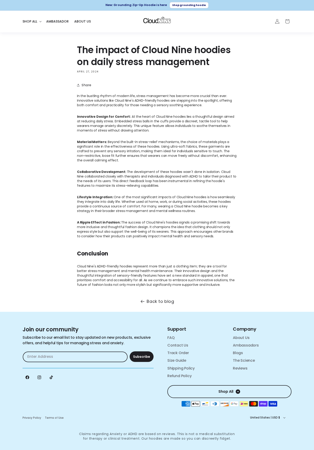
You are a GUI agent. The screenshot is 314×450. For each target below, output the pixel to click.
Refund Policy (179, 375)
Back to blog (160, 301)
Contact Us (177, 345)
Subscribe (141, 356)
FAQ (170, 337)
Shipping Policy (181, 368)
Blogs (238, 352)
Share (86, 85)
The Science (244, 360)
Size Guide (176, 360)
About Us (241, 337)
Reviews (240, 368)
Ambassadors (246, 345)
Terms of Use (54, 418)
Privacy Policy (32, 418)
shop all (225, 391)
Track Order (178, 352)
